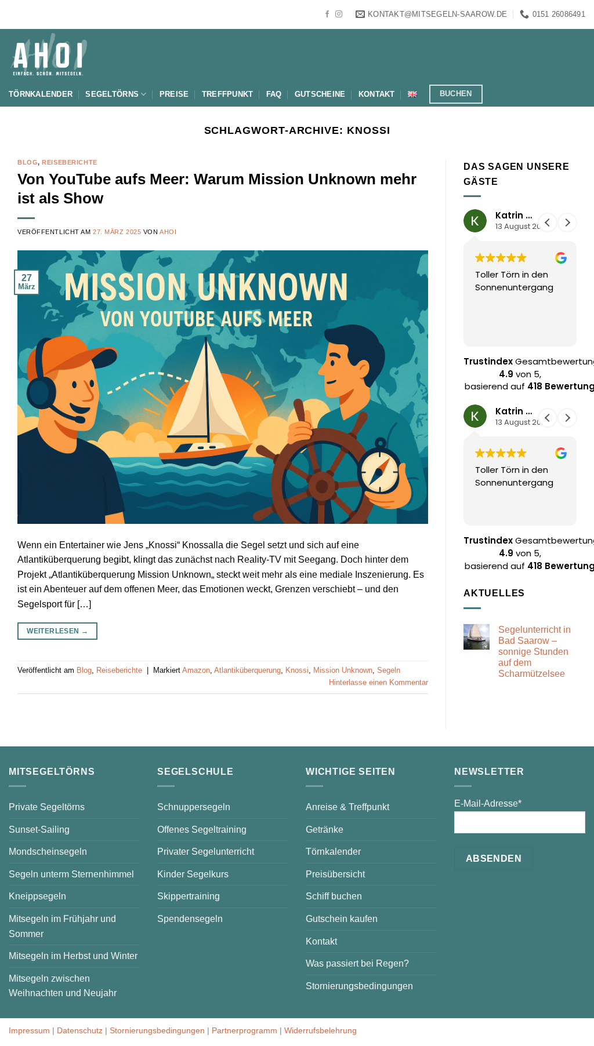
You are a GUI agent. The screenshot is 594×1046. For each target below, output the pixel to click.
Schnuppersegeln (193, 807)
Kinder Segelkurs (193, 874)
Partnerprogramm (244, 1030)
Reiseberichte (69, 162)
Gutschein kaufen (342, 919)
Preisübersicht (335, 874)
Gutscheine (320, 94)
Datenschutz (80, 1030)
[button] (567, 222)
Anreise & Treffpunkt (347, 807)
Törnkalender (41, 94)
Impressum (29, 1030)
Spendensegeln (190, 919)
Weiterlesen (57, 631)
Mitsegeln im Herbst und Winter (73, 956)
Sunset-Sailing (39, 829)
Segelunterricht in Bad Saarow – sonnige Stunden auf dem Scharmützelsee (534, 652)
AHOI (168, 231)
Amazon (196, 670)
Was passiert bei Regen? (357, 963)
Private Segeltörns (47, 807)
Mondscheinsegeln (48, 852)
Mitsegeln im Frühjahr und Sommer (62, 926)
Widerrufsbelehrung (320, 1030)
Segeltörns (112, 94)
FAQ (274, 94)
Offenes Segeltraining (202, 829)
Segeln (388, 670)
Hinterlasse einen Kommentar (378, 682)
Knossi (297, 670)
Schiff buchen (334, 896)
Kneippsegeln (37, 896)
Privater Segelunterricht (205, 852)
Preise (174, 94)
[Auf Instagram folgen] (338, 14)
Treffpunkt (227, 94)
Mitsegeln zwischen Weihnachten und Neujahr (63, 986)
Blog (27, 162)
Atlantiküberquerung (247, 670)
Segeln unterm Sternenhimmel (71, 874)
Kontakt (376, 94)
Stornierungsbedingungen (359, 986)
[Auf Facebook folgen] (327, 14)
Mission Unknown (342, 670)
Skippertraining (188, 896)
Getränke (324, 829)
